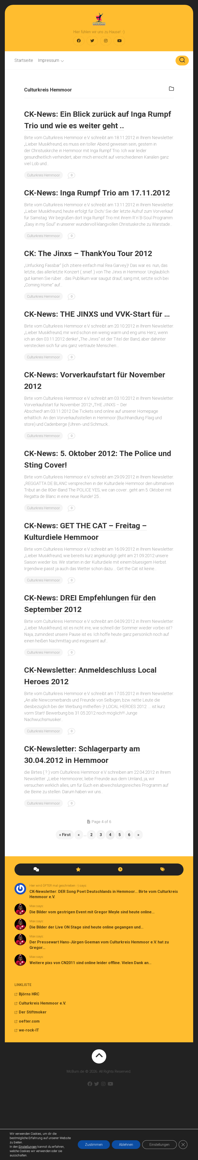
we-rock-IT (29, 1030)
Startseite (23, 60)
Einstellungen (28, 1146)
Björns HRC (29, 994)
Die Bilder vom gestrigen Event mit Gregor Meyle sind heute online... (92, 912)
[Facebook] (78, 40)
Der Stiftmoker (33, 1012)
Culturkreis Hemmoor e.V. (42, 1003)
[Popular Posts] (78, 870)
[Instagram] (105, 40)
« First (65, 834)
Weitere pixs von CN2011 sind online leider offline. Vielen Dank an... (90, 962)
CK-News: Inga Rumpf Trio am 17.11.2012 (97, 192)
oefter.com (29, 1021)
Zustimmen (94, 1145)
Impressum (48, 60)
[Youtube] (119, 40)
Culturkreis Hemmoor (43, 175)
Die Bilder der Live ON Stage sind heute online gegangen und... (86, 927)
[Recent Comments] (35, 870)
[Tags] (162, 870)
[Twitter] (92, 40)
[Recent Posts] (120, 870)
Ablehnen (126, 1145)
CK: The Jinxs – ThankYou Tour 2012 (88, 253)
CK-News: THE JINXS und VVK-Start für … (97, 314)
